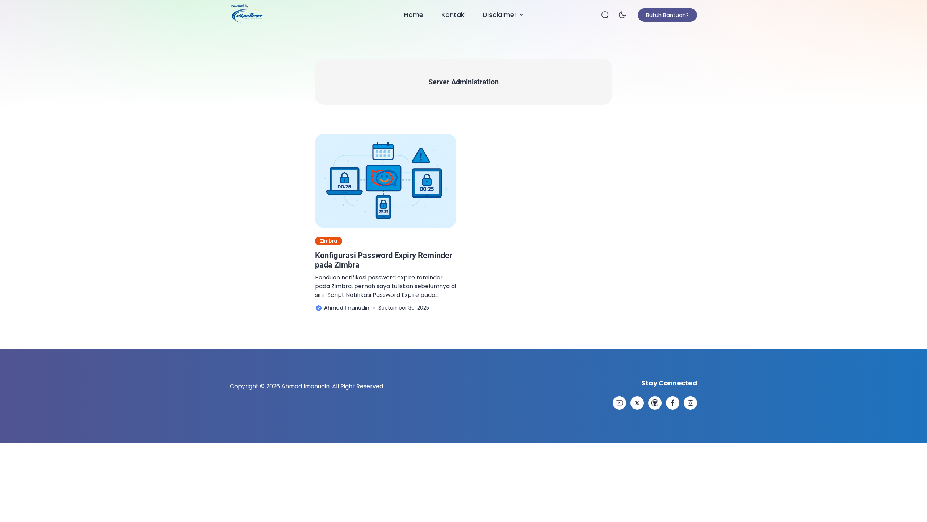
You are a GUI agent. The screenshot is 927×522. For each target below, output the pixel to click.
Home (413, 14)
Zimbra (328, 240)
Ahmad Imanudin (305, 386)
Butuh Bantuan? (667, 15)
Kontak (453, 14)
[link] (619, 403)
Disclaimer (500, 14)
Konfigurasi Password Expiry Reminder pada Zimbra (383, 260)
